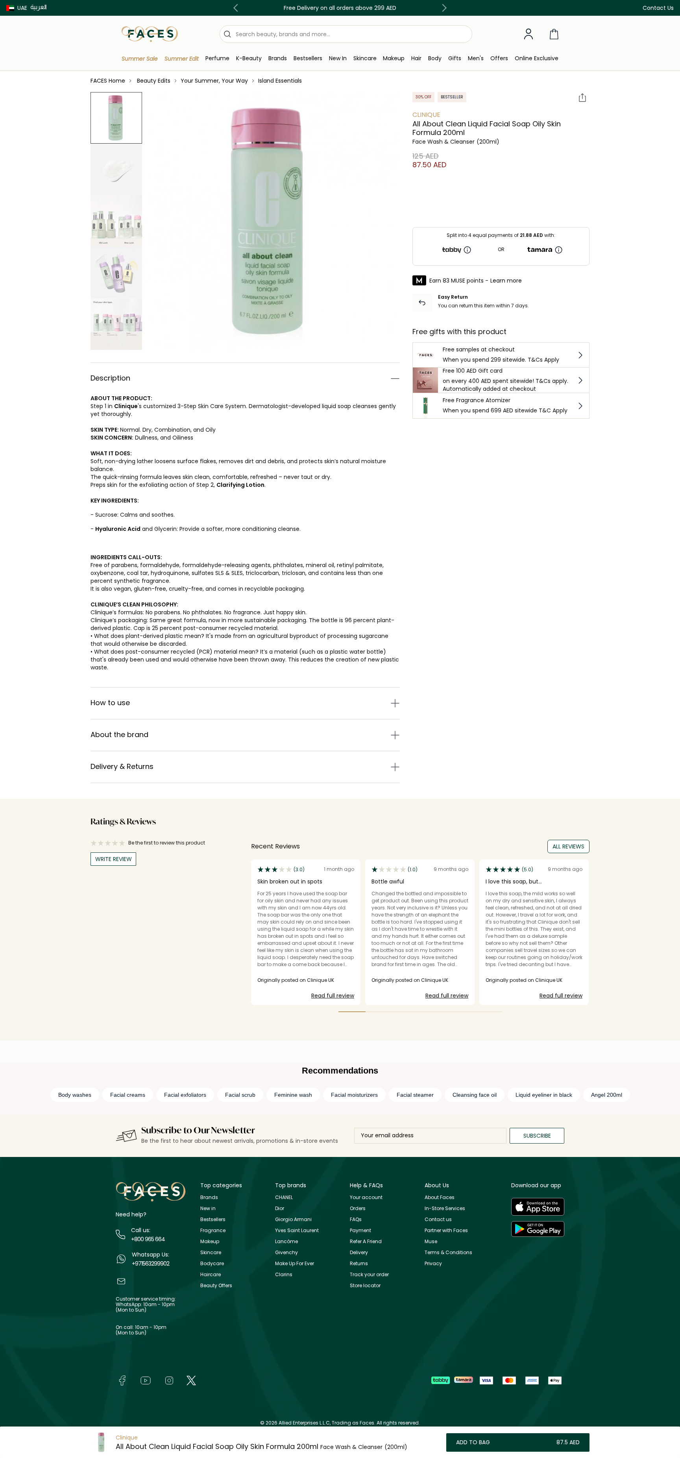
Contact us (438, 1219)
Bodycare (212, 1263)
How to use (110, 703)
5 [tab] (461, 1011)
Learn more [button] (506, 281)
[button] (16, 7)
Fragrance (212, 1230)
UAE (22, 7)
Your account (366, 1197)
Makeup (209, 1241)
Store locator (365, 1285)
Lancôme (286, 1241)
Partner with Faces (446, 1230)
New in (208, 1208)
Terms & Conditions (448, 1252)
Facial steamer (415, 1095)
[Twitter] (191, 1380)
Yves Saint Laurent (297, 1230)
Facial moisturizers (354, 1095)
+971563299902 (150, 1264)
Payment (360, 1230)
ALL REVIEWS (568, 846)
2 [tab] (379, 1011)
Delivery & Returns (122, 766)
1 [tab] (352, 1011)
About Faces (440, 1197)
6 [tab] (488, 1011)
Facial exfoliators (185, 1095)
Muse (431, 1241)
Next (443, 8)
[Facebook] (122, 1380)
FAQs (356, 1219)
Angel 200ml (606, 1095)
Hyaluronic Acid (117, 529)
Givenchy (286, 1252)
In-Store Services (445, 1208)
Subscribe (537, 1136)
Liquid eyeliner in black (544, 1095)
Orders (358, 1208)
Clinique (126, 406)
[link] (277, 58)
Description (110, 378)
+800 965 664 (148, 1239)
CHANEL (284, 1197)
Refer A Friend (366, 1241)
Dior (279, 1208)
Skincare (210, 1252)
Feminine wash (293, 1095)
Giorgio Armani (293, 1219)
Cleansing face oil (475, 1095)
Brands (209, 1197)
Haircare (210, 1274)
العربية (38, 7)
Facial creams (127, 1095)
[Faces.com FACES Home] (150, 33)
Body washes (74, 1095)
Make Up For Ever (294, 1263)
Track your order (369, 1274)
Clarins (283, 1274)
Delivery (359, 1252)
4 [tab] (433, 1011)
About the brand (119, 734)
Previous (237, 8)
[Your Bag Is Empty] (554, 34)
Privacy (433, 1263)
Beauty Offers (216, 1285)
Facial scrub (240, 1095)
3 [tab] (406, 1011)
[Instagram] (169, 1380)
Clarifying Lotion (240, 485)
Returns (359, 1263)
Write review (113, 859)
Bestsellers (212, 1219)
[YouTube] (145, 1380)
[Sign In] (528, 34)
